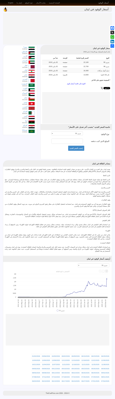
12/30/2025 (105, 360)
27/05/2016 (24, 132)
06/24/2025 (76, 381)
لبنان (25, 70)
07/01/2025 (95, 381)
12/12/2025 (66, 360)
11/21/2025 (86, 364)
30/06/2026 (24, 72)
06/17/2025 (66, 381)
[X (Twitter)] (102, 89)
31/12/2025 (24, 81)
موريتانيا (24, 130)
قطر (25, 65)
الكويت (25, 88)
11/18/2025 (76, 364)
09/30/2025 (105, 369)
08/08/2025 (46, 373)
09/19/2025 (76, 369)
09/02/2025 (105, 373)
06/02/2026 (66, 356)
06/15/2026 (85, 356)
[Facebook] (112, 28)
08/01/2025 (105, 377)
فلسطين (24, 52)
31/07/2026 (24, 58)
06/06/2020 (24, 113)
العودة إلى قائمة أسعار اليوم (76, 84)
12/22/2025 (95, 360)
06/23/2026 (95, 356)
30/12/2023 (24, 90)
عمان (25, 98)
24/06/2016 (24, 127)
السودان (24, 93)
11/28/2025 (105, 364)
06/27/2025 (85, 381)
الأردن (25, 56)
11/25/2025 (95, 364)
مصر (25, 75)
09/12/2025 (56, 369)
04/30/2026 (56, 356)
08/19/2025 (66, 373)
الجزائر (25, 111)
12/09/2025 (56, 360)
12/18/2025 (85, 360)
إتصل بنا (19, 3)
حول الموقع (29, 3)
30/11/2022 (24, 99)
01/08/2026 (24, 49)
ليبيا (26, 121)
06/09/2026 (76, 356)
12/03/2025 (36, 360)
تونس (25, 102)
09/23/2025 (85, 369)
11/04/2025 (46, 364)
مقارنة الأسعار (41, 3)
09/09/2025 (46, 369)
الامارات (24, 61)
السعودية (24, 84)
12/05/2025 (46, 360)
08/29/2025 (95, 373)
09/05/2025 (36, 369)
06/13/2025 (56, 381)
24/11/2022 (24, 104)
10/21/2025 (36, 364)
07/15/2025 (56, 377)
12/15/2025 (76, 360)
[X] (112, 32)
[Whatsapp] (112, 37)
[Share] (112, 46)
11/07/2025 (56, 364)
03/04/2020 (24, 118)
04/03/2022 (24, 109)
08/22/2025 (76, 373)
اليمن (25, 116)
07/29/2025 (95, 377)
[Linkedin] (112, 41)
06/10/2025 (46, 381)
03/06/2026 (46, 356)
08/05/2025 (36, 373)
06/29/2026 (105, 356)
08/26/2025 (85, 373)
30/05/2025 (24, 85)
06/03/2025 (36, 381)
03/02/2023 (24, 95)
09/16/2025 (66, 369)
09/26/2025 (95, 369)
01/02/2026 (36, 356)
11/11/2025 (66, 364)
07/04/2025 (105, 381)
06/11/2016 (24, 122)
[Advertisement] (57, 29)
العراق (25, 125)
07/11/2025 (46, 377)
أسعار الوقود (103, 3)
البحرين (24, 79)
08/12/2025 (56, 373)
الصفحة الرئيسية (54, 3)
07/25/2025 (85, 377)
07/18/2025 (66, 377)
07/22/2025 (76, 377)
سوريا (25, 47)
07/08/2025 (36, 377)
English (10, 3)
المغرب (24, 107)
